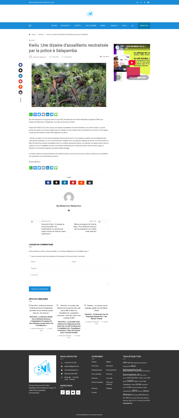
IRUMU (125, 387)
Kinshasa (139, 387)
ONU (147, 395)
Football (133, 384)
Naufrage (135, 395)
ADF (125, 362)
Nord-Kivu (142, 395)
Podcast (94, 388)
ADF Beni (130, 363)
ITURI (129, 387)
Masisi (146, 391)
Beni (133, 366)
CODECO (140, 378)
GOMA (138, 384)
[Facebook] (20, 65)
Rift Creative (133, 398)
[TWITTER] (56, 182)
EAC (148, 378)
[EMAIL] (89, 182)
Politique (109, 388)
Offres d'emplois (97, 382)
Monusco (127, 394)
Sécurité (32, 40)
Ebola (124, 381)
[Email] (20, 92)
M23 (134, 390)
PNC (124, 398)
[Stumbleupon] (20, 87)
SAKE (130, 400)
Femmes (109, 374)
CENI (128, 378)
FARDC (130, 381)
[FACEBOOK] (48, 182)
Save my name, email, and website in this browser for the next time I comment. (58, 256)
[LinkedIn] (20, 76)
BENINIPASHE (132, 370)
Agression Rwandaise (140, 363)
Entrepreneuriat (97, 370)
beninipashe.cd (131, 374)
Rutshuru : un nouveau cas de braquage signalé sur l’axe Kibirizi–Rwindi (96, 316)
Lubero (145, 387)
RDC (127, 398)
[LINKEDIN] (65, 182)
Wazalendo (127, 403)
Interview (95, 378)
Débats (108, 362)
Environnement (111, 370)
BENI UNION (143, 375)
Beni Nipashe (146, 371)
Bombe (124, 378)
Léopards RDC (127, 391)
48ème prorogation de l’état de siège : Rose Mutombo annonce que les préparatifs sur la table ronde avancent (84, 226)
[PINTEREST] (73, 182)
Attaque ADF (127, 366)
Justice (134, 387)
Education (109, 366)
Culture (94, 362)
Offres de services (109, 383)
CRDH (145, 378)
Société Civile (142, 400)
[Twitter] (20, 70)
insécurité (145, 384)
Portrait (94, 392)
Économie (95, 366)
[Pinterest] (20, 81)
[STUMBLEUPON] (81, 183)
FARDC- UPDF (138, 381)
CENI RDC (134, 378)
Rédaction (144, 25)
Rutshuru (125, 400)
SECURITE (134, 400)
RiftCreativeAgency (143, 398)
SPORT (148, 400)
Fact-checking (96, 374)
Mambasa (140, 391)
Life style (109, 378)
